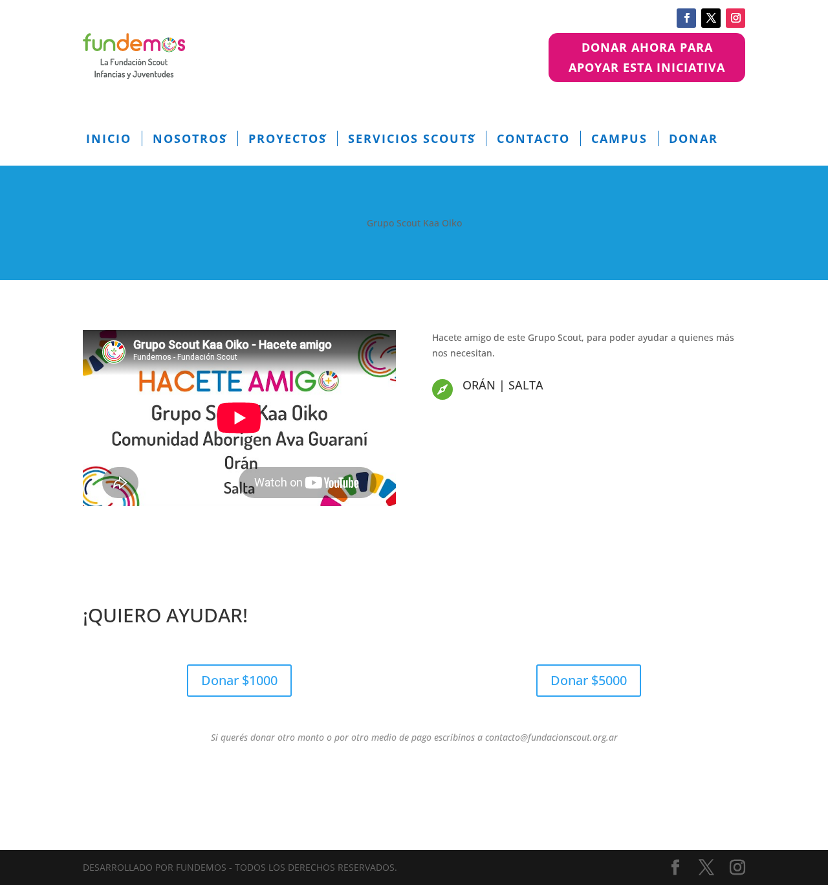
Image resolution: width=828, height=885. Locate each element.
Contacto (533, 138)
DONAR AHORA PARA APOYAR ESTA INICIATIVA (647, 57)
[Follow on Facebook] (686, 18)
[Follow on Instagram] (735, 18)
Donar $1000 (239, 680)
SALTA (525, 385)
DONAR (693, 138)
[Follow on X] (711, 18)
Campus (619, 138)
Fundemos (201, 867)
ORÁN (479, 385)
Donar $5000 (588, 680)
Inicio (108, 138)
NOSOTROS (190, 138)
